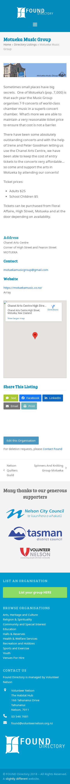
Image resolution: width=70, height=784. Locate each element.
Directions (53, 309)
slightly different (17, 779)
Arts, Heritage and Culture (20, 615)
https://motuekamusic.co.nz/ (23, 287)
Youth (6, 653)
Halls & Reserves (14, 634)
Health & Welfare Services (20, 638)
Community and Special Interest (24, 624)
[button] (35, 24)
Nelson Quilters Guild (11, 470)
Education (9, 629)
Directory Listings (25, 44)
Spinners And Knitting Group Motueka (46, 468)
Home (7, 44)
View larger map (16, 318)
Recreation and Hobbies (19, 643)
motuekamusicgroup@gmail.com (26, 270)
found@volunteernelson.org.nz (32, 723)
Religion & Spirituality (17, 619)
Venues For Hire (13, 658)
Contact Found (52, 449)
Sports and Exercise (16, 648)
